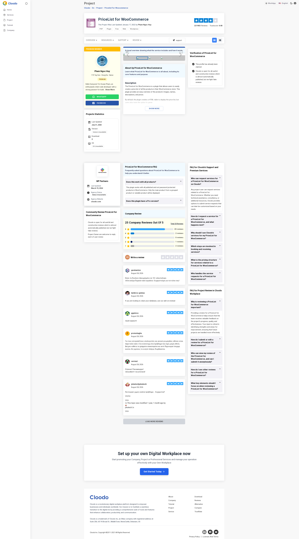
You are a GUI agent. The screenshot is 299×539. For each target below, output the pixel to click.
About (170, 497)
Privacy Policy (194, 537)
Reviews (198, 500)
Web (124, 29)
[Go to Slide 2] (154, 58)
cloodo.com (96, 202)
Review (136, 40)
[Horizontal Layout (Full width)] (220, 40)
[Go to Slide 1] (142, 58)
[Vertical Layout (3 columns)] (214, 40)
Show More (154, 108)
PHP (101, 29)
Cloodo (87, 8)
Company (172, 500)
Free (117, 29)
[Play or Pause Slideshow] (127, 51)
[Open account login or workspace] (295, 3)
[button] (154, 54)
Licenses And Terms (210, 537)
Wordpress (134, 29)
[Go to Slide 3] (166, 58)
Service (171, 512)
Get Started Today (153, 471)
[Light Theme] (291, 3)
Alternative (199, 504)
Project (99, 8)
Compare (198, 508)
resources (106, 40)
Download (198, 497)
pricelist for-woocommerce (116, 8)
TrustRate (198, 512)
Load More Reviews (154, 421)
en (93, 8)
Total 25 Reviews (177, 224)
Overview (90, 40)
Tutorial (171, 504)
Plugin (109, 29)
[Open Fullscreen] (181, 51)
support (122, 40)
